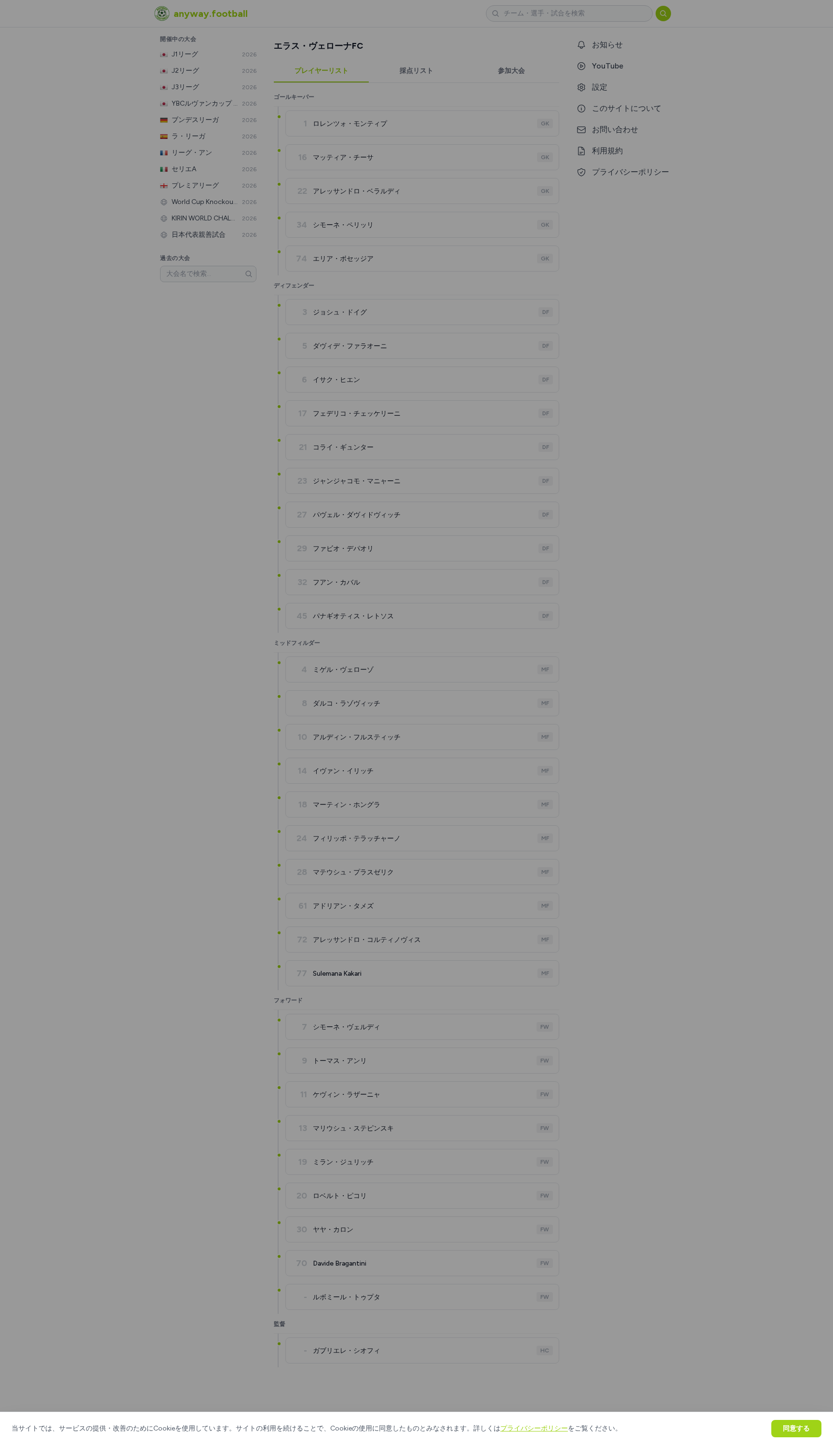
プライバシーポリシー (534, 1428)
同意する (796, 1428)
